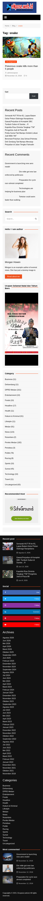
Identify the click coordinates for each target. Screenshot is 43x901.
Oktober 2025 (8, 652)
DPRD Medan (10, 390)
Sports (7, 463)
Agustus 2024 (8, 672)
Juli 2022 (6, 745)
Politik (7, 453)
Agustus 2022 (8, 742)
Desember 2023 (9, 696)
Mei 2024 (6, 681)
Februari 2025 (8, 661)
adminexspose (12, 73)
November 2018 (9, 774)
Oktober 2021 (8, 771)
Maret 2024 (7, 687)
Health (7, 411)
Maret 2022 (7, 756)
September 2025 (9, 655)
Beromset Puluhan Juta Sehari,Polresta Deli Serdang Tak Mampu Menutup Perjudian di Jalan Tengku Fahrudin (21, 142)
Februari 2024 (8, 690)
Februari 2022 (8, 759)
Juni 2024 (7, 678)
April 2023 (7, 719)
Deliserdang (10, 384)
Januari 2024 (8, 693)
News (7, 432)
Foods (7, 400)
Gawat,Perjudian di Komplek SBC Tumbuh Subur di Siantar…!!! (28, 560)
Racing (8, 458)
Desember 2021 (9, 765)
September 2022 (9, 739)
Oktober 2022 (8, 736)
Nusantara (9, 437)
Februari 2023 (8, 724)
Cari (6, 92)
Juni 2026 (7, 641)
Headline (8, 406)
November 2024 (9, 667)
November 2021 (9, 768)
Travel (7, 479)
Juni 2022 (7, 748)
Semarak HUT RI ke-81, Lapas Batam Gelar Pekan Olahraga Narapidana (27, 546)
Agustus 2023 (8, 707)
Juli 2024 (6, 675)
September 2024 (9, 670)
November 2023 (9, 698)
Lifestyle (8, 421)
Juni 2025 (7, 658)
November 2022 (9, 733)
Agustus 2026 (8, 638)
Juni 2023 (7, 713)
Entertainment (10, 395)
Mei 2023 (6, 716)
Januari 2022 (8, 762)
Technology (9, 474)
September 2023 (9, 704)
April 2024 (7, 684)
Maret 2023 (7, 721)
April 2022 (7, 753)
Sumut (7, 469)
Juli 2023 (6, 710)
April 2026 (7, 646)
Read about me (13, 276)
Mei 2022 (6, 750)
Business (8, 379)
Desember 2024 (9, 664)
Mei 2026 (6, 643)
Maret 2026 (7, 649)
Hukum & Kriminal (12, 416)
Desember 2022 (9, 730)
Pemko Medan (11, 442)
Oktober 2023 (8, 701)
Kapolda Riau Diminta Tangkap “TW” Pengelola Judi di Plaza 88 (26, 573)
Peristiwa (8, 448)
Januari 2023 (8, 727)
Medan (8, 427)
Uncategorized (11, 62)
